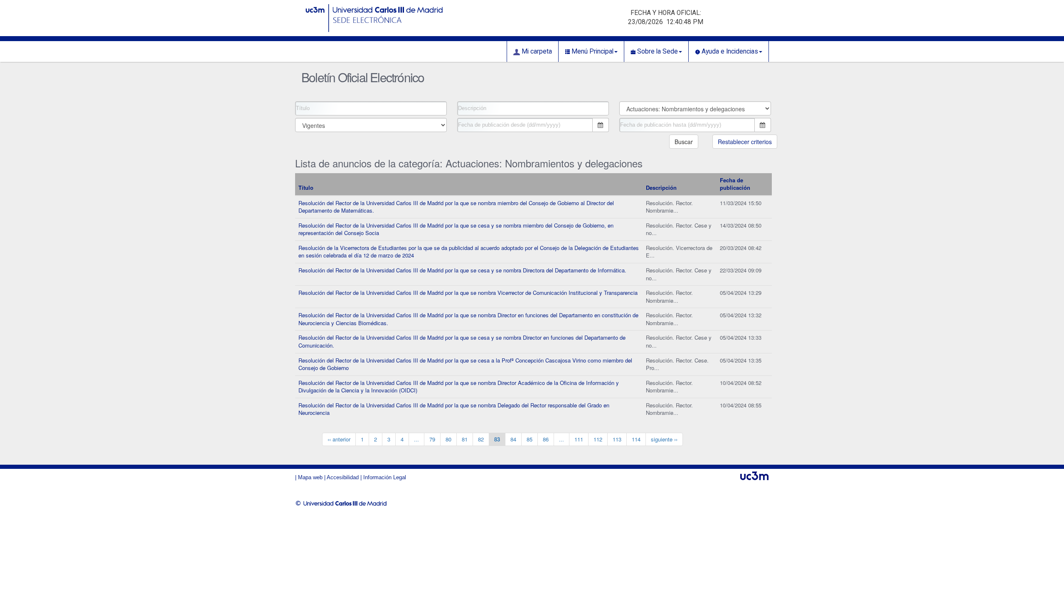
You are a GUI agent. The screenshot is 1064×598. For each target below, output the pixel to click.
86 (546, 439)
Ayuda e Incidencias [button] (729, 51)
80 (448, 439)
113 (617, 439)
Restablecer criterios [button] (745, 141)
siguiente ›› (664, 439)
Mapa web (310, 477)
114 (636, 439)
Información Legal (384, 477)
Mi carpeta (536, 51)
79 (432, 439)
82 (481, 439)
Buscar (684, 141)
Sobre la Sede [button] (656, 51)
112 (598, 439)
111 (578, 439)
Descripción (661, 187)
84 (513, 439)
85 (529, 439)
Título (305, 187)
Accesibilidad (343, 477)
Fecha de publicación (735, 184)
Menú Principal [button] (591, 51)
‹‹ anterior (339, 439)
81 (465, 439)
